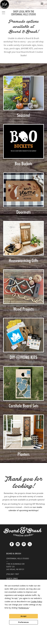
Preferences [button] (24, 608)
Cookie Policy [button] (36, 601)
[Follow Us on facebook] (12, 543)
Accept (23, 616)
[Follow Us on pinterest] (24, 543)
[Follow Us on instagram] (18, 543)
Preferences (23, 622)
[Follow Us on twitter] (30, 543)
